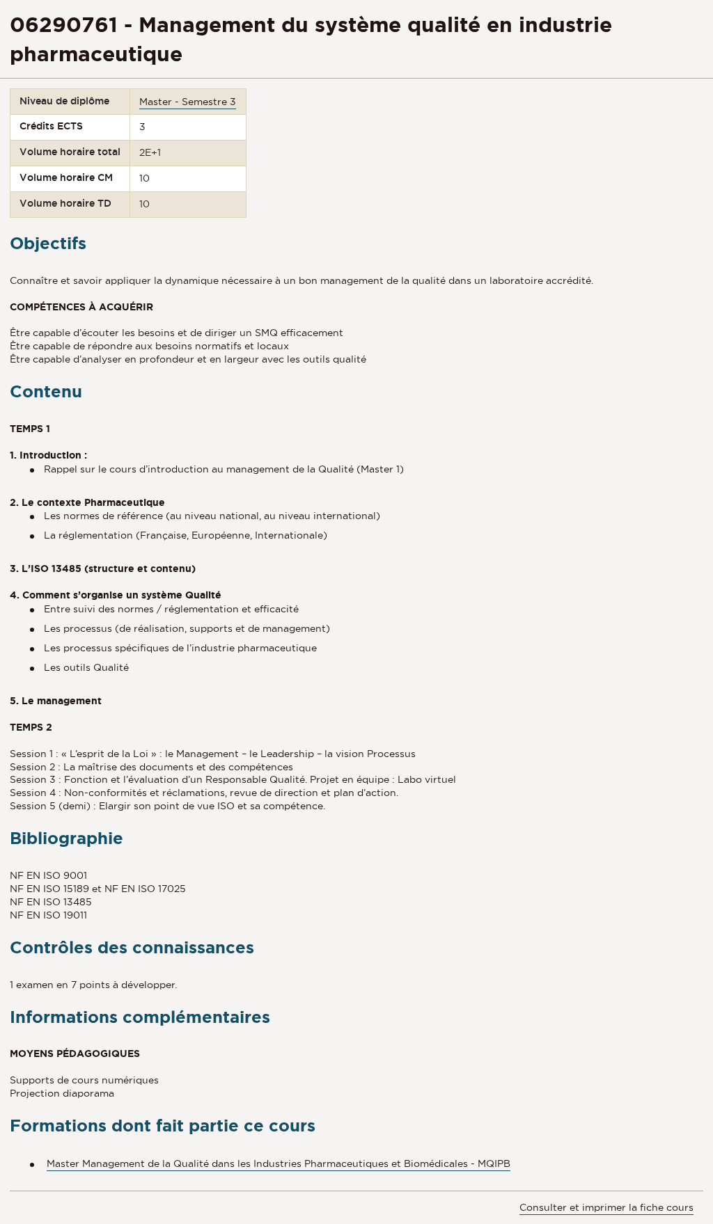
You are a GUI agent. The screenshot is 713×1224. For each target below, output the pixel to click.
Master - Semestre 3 (187, 101)
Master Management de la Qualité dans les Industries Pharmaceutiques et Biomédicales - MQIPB (278, 1163)
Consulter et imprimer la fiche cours (606, 1207)
